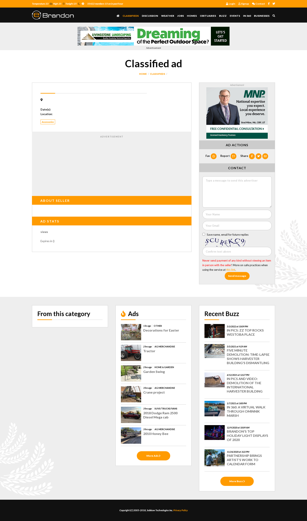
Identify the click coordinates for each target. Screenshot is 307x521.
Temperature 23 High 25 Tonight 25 (54, 3)
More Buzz (236, 481)
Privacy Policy (180, 510)
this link (230, 269)
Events (235, 15)
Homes (192, 15)
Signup (245, 3)
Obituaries (208, 15)
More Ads (152, 455)
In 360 (247, 15)
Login (231, 3)
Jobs (180, 15)
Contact (260, 3)
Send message (237, 275)
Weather (167, 15)
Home (143, 73)
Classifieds (131, 15)
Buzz (223, 15)
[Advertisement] (111, 165)
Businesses (261, 15)
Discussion (150, 15)
